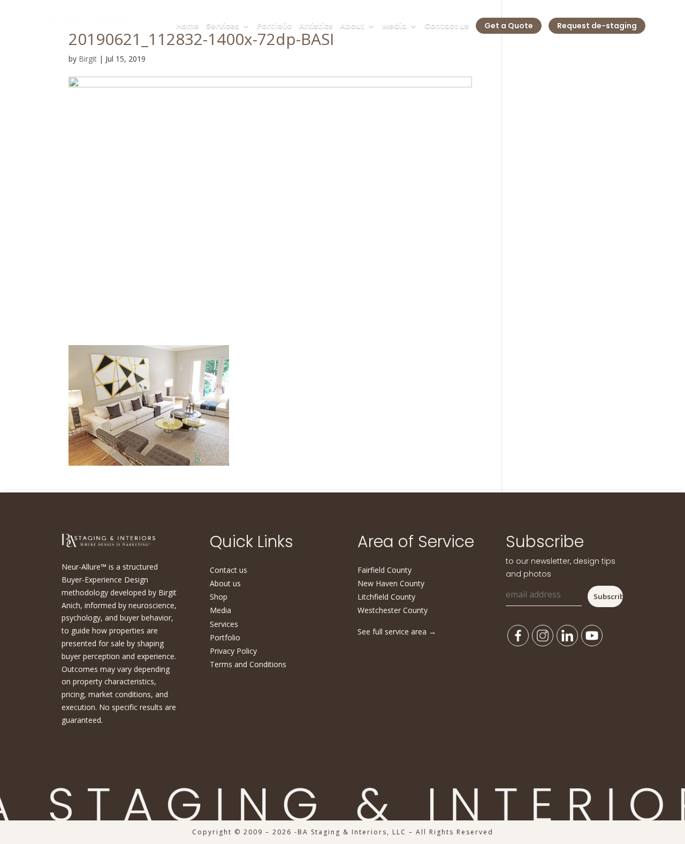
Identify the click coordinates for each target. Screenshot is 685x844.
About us (225, 583)
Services (222, 26)
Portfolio (274, 26)
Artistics (316, 26)
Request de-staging (597, 25)
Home (187, 26)
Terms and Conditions (248, 664)
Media (394, 26)
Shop (218, 597)
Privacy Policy (233, 651)
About (352, 26)
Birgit (88, 59)
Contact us (446, 26)
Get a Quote (508, 25)
